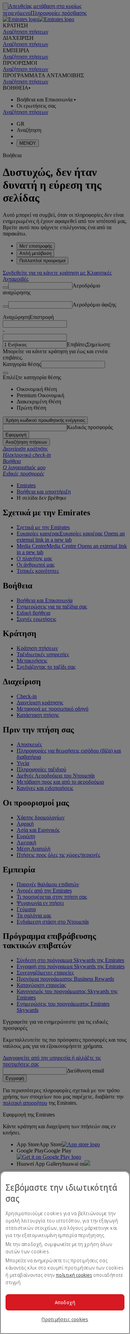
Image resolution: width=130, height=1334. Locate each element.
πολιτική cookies (74, 1275)
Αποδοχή (65, 1302)
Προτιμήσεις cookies (65, 1319)
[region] (65, 1252)
